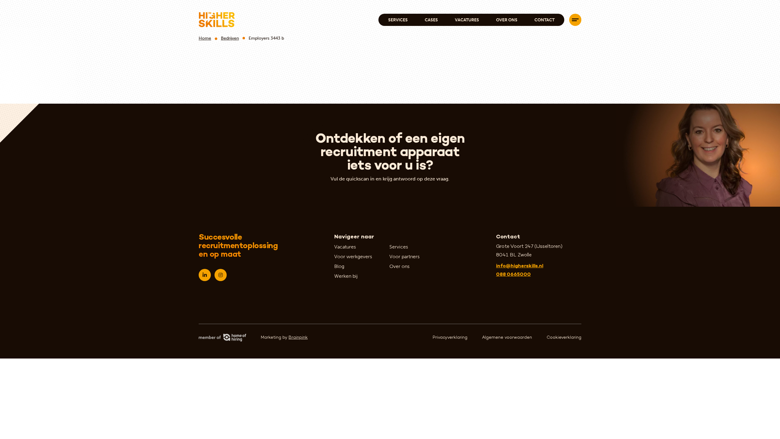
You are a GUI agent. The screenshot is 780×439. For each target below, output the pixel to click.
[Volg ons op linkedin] (205, 275)
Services (398, 20)
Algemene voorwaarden (507, 337)
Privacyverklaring (450, 337)
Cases (431, 20)
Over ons (506, 20)
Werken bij (346, 276)
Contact (544, 20)
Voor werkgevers (353, 256)
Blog (339, 266)
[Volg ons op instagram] (220, 275)
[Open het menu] (575, 20)
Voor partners (404, 256)
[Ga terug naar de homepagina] (217, 19)
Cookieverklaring (564, 337)
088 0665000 (513, 275)
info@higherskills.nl (519, 266)
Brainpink (298, 337)
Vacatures (467, 20)
